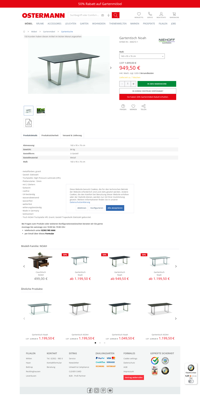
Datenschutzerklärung (80, 202)
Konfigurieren (96, 208)
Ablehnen (81, 208)
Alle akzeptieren (115, 208)
